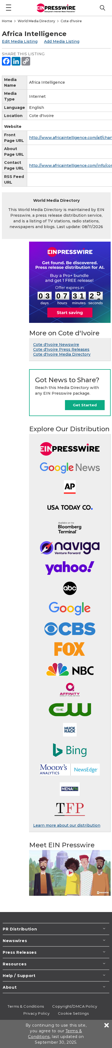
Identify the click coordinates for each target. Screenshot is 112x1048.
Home (7, 21)
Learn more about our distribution (66, 825)
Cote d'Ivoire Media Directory (62, 354)
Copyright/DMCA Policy (74, 1006)
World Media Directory (36, 21)
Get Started (85, 405)
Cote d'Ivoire (71, 21)
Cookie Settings (73, 1013)
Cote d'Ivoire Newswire (56, 344)
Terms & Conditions (26, 1006)
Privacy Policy (36, 1013)
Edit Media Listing (20, 41)
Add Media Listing (61, 41)
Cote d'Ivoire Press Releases (61, 349)
